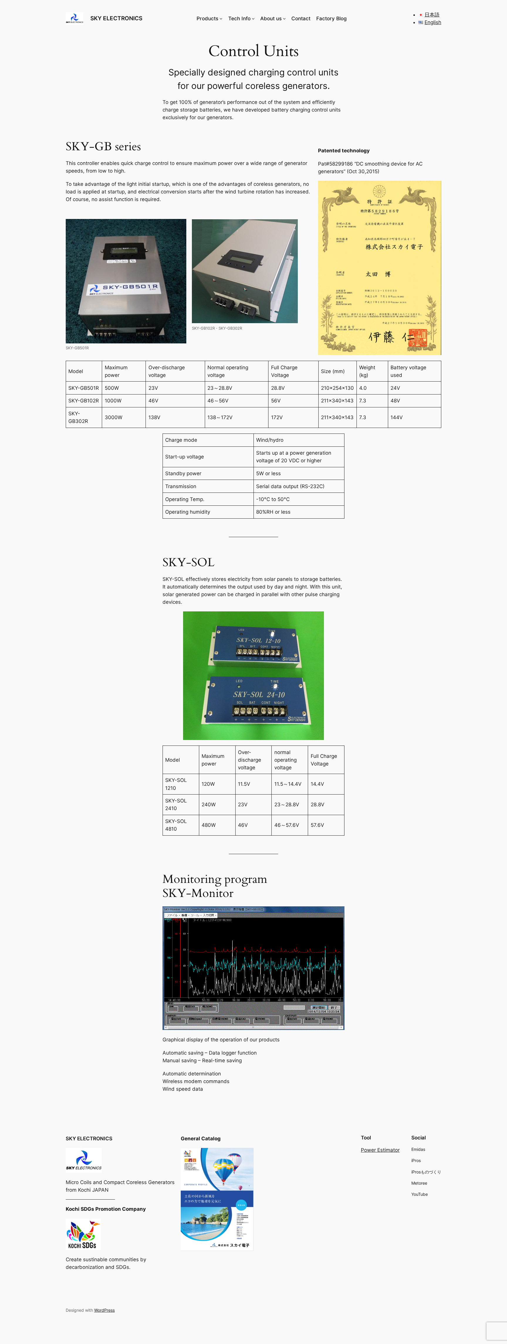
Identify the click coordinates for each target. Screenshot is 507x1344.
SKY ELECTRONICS (116, 18)
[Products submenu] (220, 18)
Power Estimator (380, 1150)
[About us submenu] (284, 18)
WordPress (104, 1310)
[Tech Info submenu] (253, 18)
